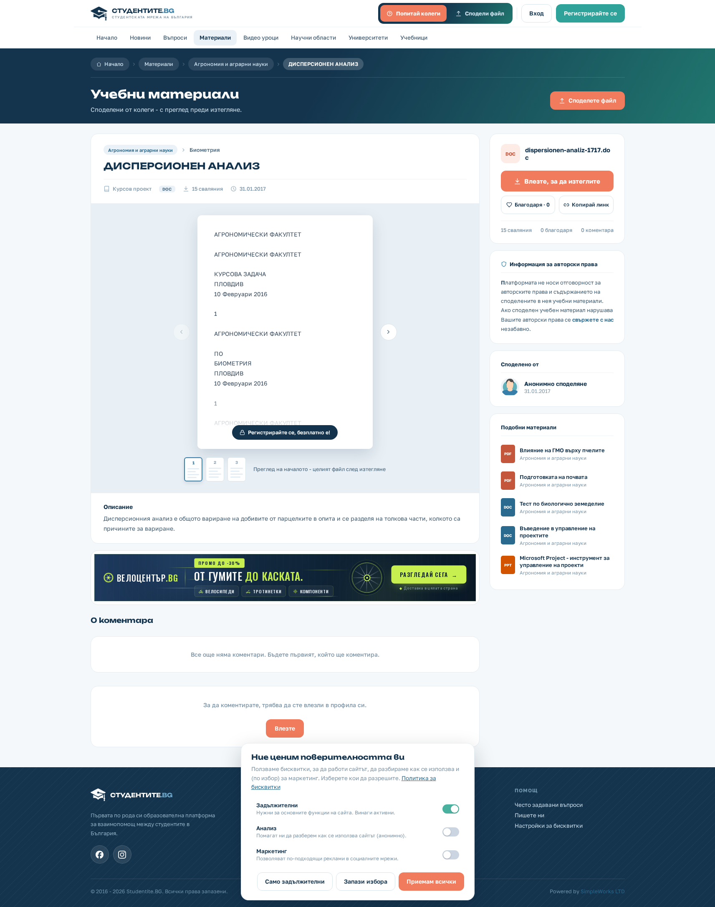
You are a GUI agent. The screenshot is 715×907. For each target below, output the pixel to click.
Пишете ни (529, 815)
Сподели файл (484, 13)
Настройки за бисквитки (549, 825)
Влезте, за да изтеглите (562, 181)
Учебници (413, 37)
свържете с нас (593, 319)
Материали (215, 37)
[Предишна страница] (181, 332)
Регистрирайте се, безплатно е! (289, 432)
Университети (368, 37)
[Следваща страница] (388, 332)
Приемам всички (431, 881)
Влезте (285, 728)
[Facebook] (100, 854)
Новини (140, 37)
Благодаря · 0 (532, 205)
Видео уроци (260, 37)
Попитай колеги (418, 13)
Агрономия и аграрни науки (231, 64)
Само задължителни (295, 881)
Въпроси (175, 37)
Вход (536, 13)
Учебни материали (165, 94)
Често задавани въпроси (549, 804)
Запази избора (365, 881)
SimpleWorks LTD (603, 891)
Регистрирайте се (590, 13)
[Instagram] (122, 854)
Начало (106, 37)
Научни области (313, 37)
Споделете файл (592, 100)
